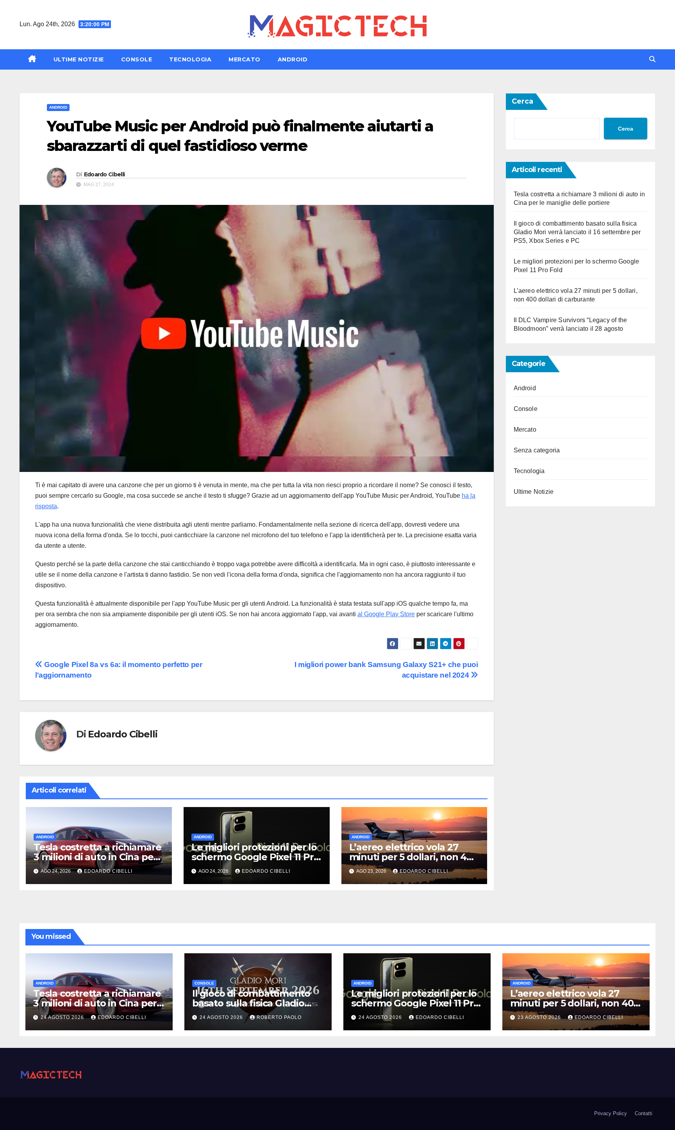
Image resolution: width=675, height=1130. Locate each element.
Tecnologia (190, 59)
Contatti (643, 1113)
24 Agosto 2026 (63, 1017)
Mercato (245, 59)
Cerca (522, 101)
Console (136, 59)
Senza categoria (537, 450)
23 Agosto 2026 (540, 1017)
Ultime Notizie (79, 59)
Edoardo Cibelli (104, 174)
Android (293, 59)
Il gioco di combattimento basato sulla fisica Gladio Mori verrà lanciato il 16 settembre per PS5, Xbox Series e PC (577, 232)
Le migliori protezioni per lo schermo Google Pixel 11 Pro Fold (255, 856)
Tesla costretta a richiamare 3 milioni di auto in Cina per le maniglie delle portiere (97, 856)
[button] (652, 59)
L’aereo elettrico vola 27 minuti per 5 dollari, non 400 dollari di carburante (413, 856)
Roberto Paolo (279, 1017)
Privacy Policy (610, 1113)
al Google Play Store (386, 614)
